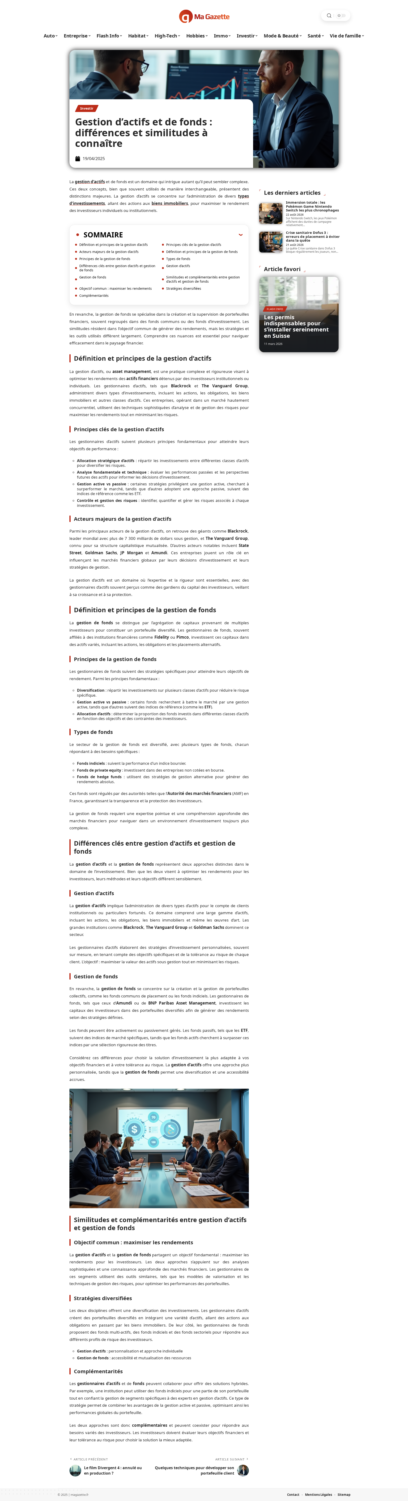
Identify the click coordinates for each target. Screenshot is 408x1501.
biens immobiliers (170, 203)
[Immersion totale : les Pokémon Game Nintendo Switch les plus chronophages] (270, 213)
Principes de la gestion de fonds (104, 258)
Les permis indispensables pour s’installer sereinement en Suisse (296, 326)
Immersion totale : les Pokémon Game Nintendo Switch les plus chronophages (312, 206)
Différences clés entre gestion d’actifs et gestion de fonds (117, 268)
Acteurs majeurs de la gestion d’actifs (109, 251)
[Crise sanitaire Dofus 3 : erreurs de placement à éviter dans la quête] (270, 242)
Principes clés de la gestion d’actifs (193, 244)
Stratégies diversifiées (183, 288)
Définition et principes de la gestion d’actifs (113, 244)
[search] (329, 15)
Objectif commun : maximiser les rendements (115, 288)
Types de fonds (178, 258)
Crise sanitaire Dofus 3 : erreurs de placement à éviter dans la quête (313, 236)
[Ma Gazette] (204, 15)
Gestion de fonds (92, 277)
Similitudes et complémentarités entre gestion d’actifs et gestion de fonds (203, 279)
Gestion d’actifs (178, 266)
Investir (86, 108)
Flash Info (275, 309)
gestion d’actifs (90, 181)
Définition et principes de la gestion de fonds (202, 251)
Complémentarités (94, 295)
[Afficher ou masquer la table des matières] (182, 234)
